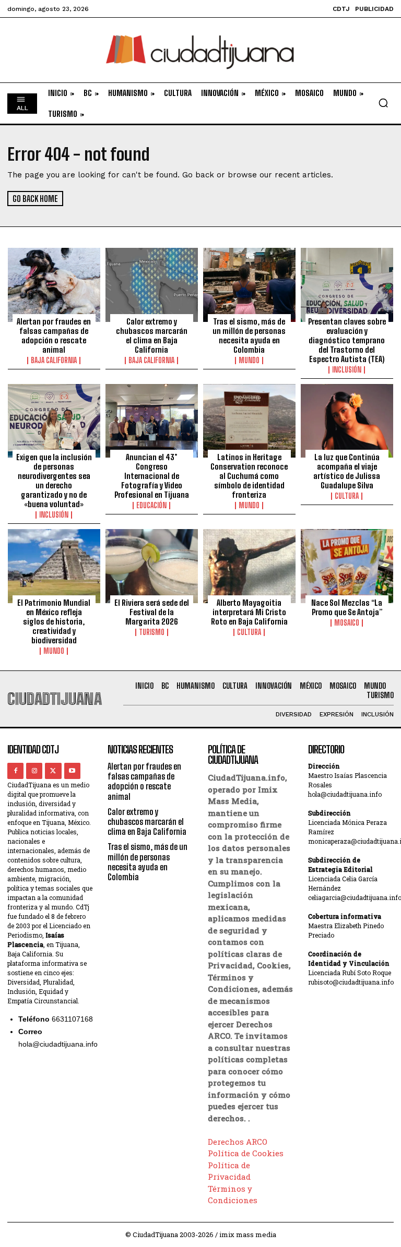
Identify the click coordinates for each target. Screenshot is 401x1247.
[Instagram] (34, 771)
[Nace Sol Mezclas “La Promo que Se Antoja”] (347, 566)
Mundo (249, 360)
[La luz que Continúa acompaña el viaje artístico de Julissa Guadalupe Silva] (347, 421)
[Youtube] (72, 771)
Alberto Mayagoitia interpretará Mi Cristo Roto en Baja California (249, 612)
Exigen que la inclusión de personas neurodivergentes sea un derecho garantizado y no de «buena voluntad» (54, 480)
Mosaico (346, 623)
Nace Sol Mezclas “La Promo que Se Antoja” (346, 607)
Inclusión (346, 370)
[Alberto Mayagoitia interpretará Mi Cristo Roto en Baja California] (249, 566)
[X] (53, 771)
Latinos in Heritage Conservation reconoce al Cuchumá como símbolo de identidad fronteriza (249, 475)
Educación (151, 505)
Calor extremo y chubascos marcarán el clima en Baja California (151, 335)
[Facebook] (15, 771)
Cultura (347, 496)
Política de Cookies (246, 1153)
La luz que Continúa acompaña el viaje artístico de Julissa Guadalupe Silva (346, 471)
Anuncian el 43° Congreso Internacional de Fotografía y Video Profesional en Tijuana (151, 475)
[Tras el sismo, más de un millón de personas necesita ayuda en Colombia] (249, 285)
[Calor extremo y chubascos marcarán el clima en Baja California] (151, 285)
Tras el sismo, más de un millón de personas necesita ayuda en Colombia (249, 335)
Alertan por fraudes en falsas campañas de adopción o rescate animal (54, 335)
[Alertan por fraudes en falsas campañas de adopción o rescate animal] (54, 285)
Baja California (54, 360)
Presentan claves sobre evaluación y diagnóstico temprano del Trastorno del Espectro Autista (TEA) (347, 340)
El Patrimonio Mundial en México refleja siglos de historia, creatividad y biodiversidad (53, 621)
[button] (383, 102)
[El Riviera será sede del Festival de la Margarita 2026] (151, 566)
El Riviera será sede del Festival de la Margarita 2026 (151, 612)
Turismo (151, 632)
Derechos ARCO (237, 1141)
